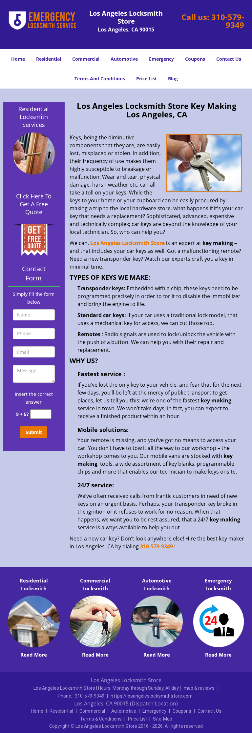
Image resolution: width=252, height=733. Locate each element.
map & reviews (200, 688)
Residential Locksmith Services (33, 117)
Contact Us (228, 59)
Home (18, 59)
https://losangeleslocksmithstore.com (152, 696)
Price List (146, 78)
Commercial (85, 59)
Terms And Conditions (99, 78)
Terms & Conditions (101, 719)
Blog (173, 78)
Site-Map (162, 719)
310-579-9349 (227, 20)
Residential (48, 59)
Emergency (161, 59)
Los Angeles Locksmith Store (127, 243)
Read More (33, 654)
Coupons (195, 59)
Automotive (124, 59)
